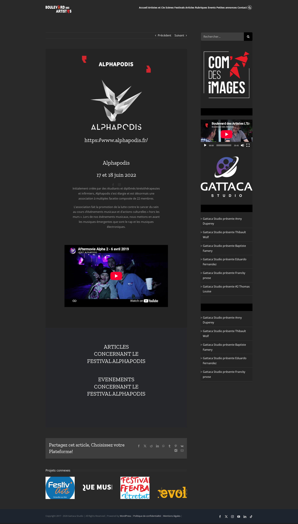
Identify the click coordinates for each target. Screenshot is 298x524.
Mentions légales (171, 515)
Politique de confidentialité (147, 515)
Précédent (164, 35)
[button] (249, 7)
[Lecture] (205, 145)
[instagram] (119, 184)
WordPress (125, 515)
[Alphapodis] (116, 57)
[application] (226, 134)
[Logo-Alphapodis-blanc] (116, 81)
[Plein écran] (248, 145)
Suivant (179, 35)
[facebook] (113, 184)
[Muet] (242, 145)
